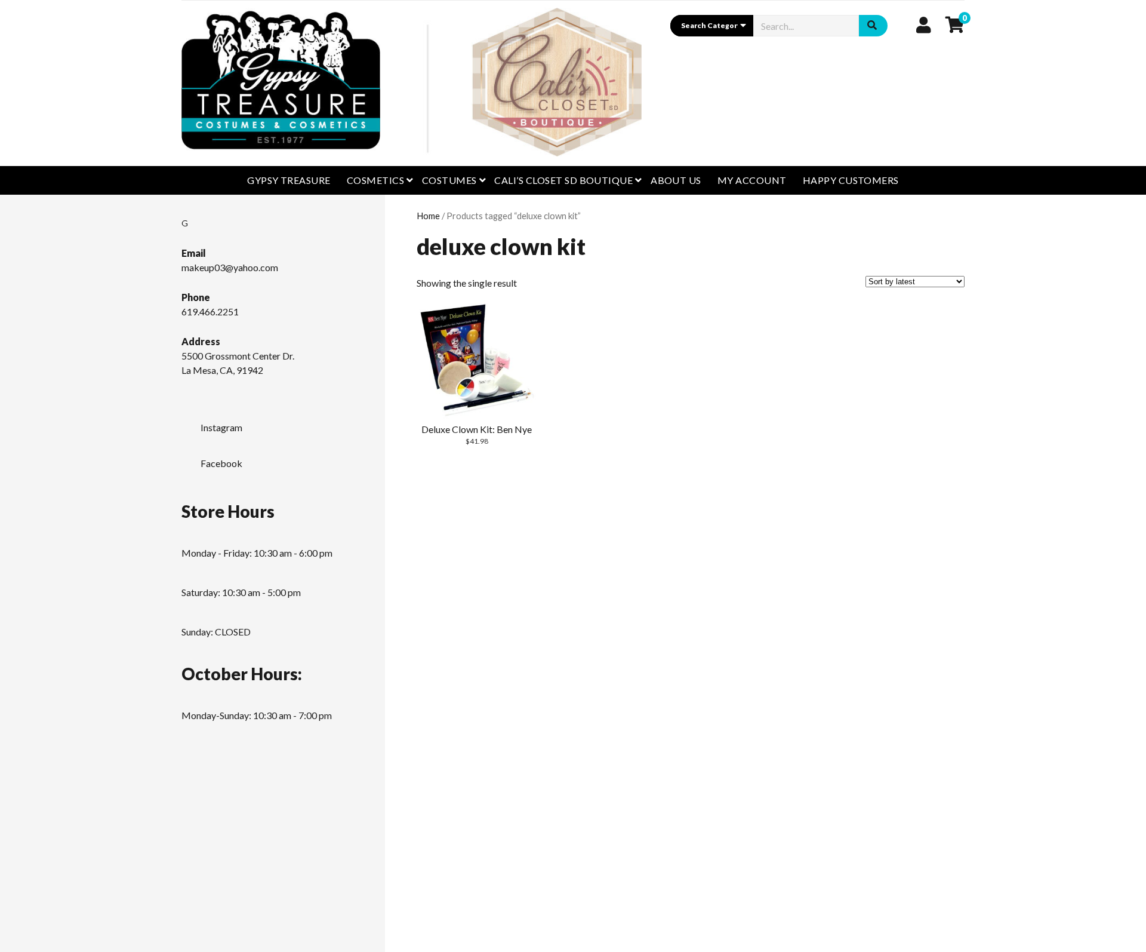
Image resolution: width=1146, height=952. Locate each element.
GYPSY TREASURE (289, 180)
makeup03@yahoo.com (229, 267)
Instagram (221, 427)
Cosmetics (375, 180)
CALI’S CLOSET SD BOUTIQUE (563, 180)
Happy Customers (851, 180)
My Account (752, 180)
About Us (676, 180)
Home (428, 215)
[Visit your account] (923, 24)
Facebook (221, 463)
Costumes (449, 180)
